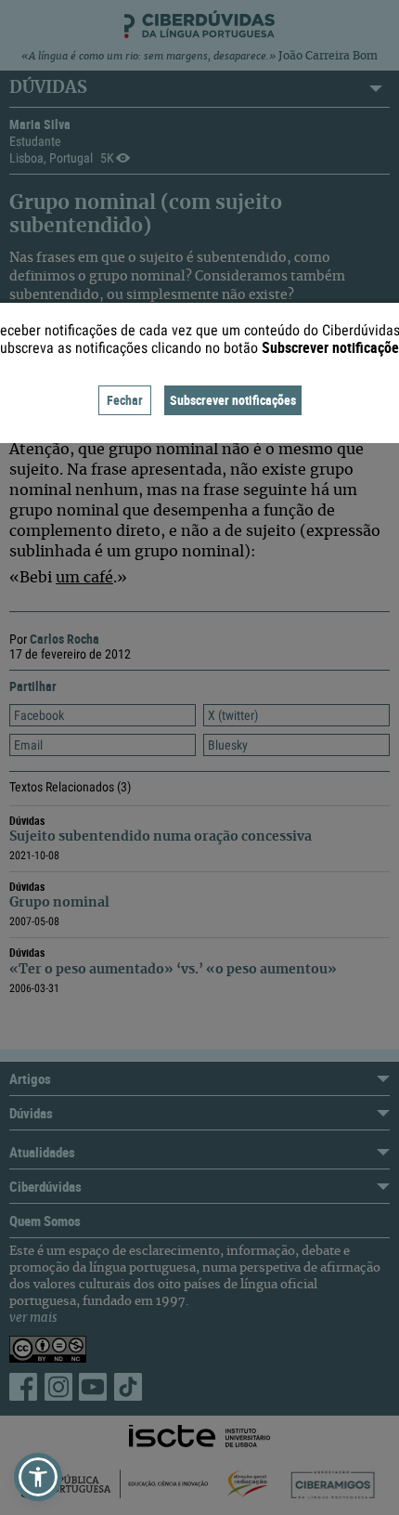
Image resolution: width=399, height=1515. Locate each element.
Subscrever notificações (233, 400)
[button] (38, 1476)
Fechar (125, 400)
